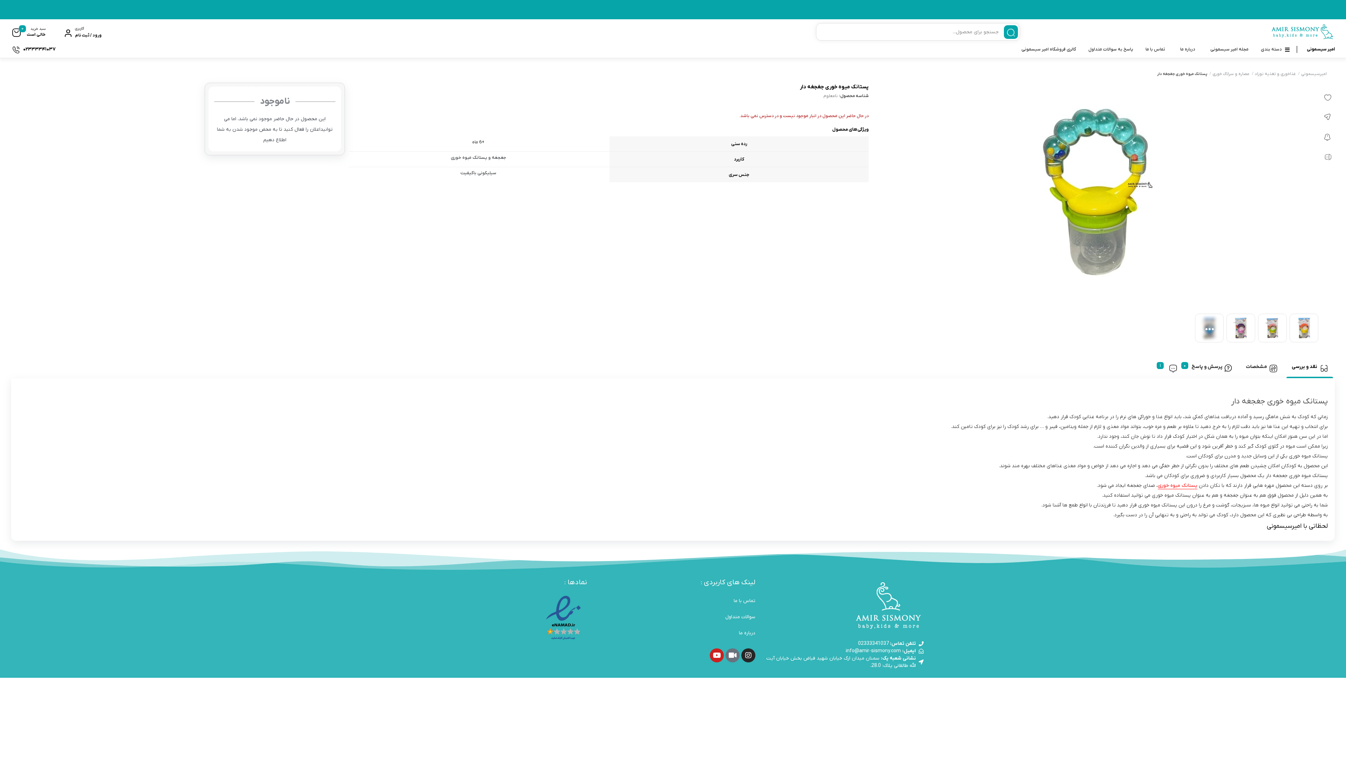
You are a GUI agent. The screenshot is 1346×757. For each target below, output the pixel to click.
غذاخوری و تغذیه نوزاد (1275, 74)
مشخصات (1256, 366)
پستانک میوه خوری (1177, 485)
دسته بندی (1271, 49)
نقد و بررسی (1304, 366)
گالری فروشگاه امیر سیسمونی (1048, 49)
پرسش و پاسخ (1206, 366)
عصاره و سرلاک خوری (1231, 74)
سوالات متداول (740, 617)
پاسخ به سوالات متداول (1110, 49)
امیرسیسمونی (1314, 74)
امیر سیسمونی (1321, 49)
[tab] (1310, 368)
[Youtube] (717, 655)
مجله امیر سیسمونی (1229, 49)
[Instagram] (748, 655)
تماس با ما (1155, 49)
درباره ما (1187, 49)
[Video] (733, 655)
